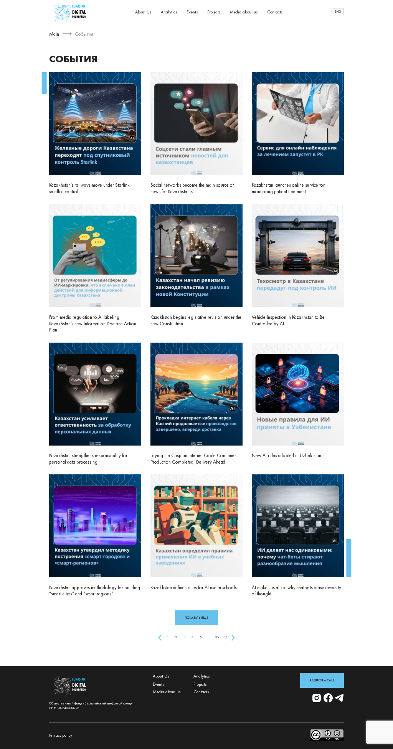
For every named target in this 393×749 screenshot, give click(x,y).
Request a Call (322, 680)
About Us (143, 12)
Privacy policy (60, 735)
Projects (214, 12)
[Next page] (233, 637)
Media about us (244, 12)
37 (225, 637)
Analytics (169, 12)
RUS (338, 20)
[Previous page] (159, 637)
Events (192, 12)
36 (217, 637)
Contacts (275, 12)
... (209, 637)
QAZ (338, 25)
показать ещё (196, 618)
